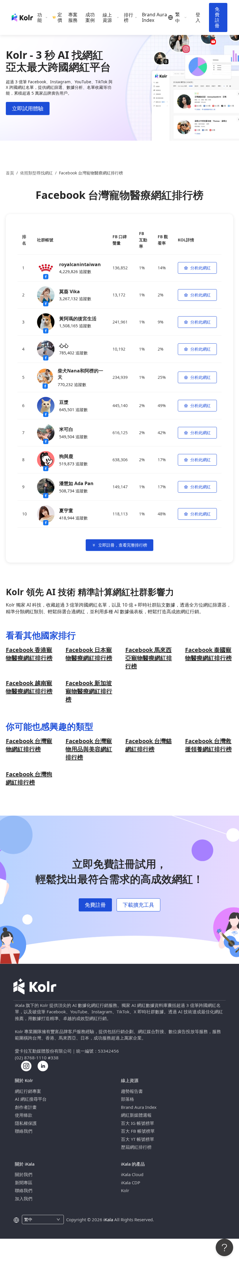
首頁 (10, 173)
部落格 (127, 1099)
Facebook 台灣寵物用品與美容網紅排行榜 (89, 749)
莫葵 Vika (69, 291)
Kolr (125, 1190)
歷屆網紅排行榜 (136, 1147)
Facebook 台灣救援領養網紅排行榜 (208, 745)
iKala (108, 1219)
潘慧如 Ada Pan (76, 483)
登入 (198, 17)
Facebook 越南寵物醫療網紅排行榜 (29, 687)
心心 (63, 345)
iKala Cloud (132, 1174)
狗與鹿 (66, 456)
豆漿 (63, 402)
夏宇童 (66, 510)
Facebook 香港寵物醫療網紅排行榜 (29, 654)
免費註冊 (217, 17)
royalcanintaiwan (80, 264)
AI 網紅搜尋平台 (31, 1099)
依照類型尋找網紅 (36, 173)
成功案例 (90, 17)
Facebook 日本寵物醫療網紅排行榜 (89, 654)
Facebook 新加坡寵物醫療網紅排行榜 (89, 691)
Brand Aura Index (154, 17)
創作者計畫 (26, 1107)
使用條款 (23, 1115)
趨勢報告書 (132, 1091)
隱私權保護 (26, 1123)
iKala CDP (130, 1182)
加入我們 (23, 1198)
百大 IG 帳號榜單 (137, 1123)
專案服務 (73, 17)
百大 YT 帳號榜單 (137, 1139)
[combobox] (39, 1219)
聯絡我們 (23, 1131)
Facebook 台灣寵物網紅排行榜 (29, 745)
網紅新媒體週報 (136, 1115)
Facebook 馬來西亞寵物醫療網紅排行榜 (148, 658)
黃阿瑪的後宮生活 (77, 318)
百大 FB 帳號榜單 (138, 1131)
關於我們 (23, 1174)
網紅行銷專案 (28, 1091)
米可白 (66, 429)
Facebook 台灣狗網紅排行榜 (29, 778)
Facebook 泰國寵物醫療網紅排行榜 (208, 654)
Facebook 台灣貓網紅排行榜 (148, 745)
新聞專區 (23, 1182)
